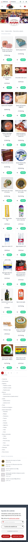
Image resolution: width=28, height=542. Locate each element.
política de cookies (14, 518)
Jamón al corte (6, 402)
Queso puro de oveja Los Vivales (13, 460)
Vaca (4, 442)
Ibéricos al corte (7, 394)
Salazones (4, 447)
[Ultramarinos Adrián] (14, 22)
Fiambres (4, 383)
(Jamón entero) (6, 400)
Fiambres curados (7, 387)
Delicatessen (5, 381)
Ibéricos (4, 392)
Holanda (5, 423)
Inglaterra (5, 425)
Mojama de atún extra (7, 162)
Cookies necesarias (9, 522)
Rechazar (6, 536)
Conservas (4, 379)
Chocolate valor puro (21, 77)
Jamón (3, 398)
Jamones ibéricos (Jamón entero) (10, 396)
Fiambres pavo (6, 390)
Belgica (5, 413)
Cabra (4, 436)
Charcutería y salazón (18, 31)
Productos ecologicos (7, 407)
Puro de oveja (6, 440)
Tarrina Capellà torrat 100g (12, 468)
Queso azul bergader (7, 105)
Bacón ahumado (21, 302)
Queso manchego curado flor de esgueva (7, 135)
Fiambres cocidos (7, 385)
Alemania (5, 411)
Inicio (2, 31)
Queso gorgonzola (21, 49)
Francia (5, 418)
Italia (4, 429)
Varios (3, 449)
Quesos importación (6, 409)
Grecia (4, 420)
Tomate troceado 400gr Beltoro (13, 478)
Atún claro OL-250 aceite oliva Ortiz (14, 464)
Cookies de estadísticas (10, 526)
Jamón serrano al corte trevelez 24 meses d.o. (21, 135)
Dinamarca (5, 416)
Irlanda (4, 427)
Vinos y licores (5, 452)
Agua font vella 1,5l (7, 246)
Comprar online (8, 31)
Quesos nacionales (6, 434)
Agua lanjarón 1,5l (21, 246)
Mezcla (5, 438)
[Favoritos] (3, 59)
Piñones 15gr (7, 330)
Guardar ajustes (12, 531)
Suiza (4, 432)
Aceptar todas (17, 536)
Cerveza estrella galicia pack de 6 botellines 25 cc (20, 274)
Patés (3, 405)
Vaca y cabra (6, 445)
